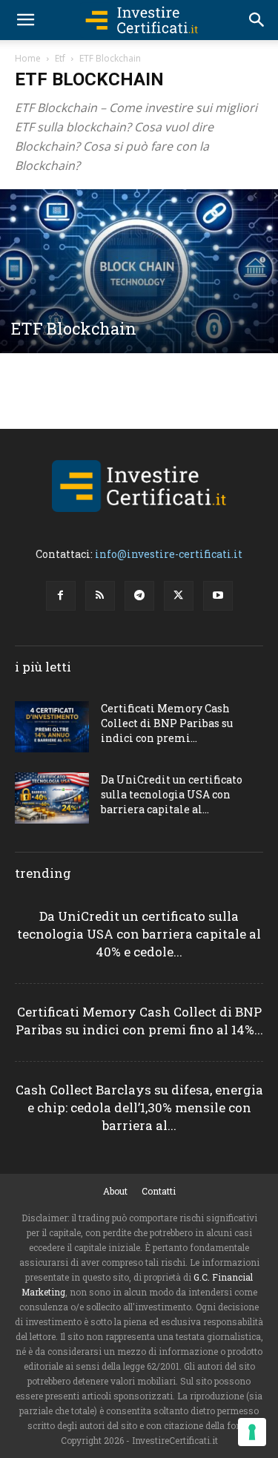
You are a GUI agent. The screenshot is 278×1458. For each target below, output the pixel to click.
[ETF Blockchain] (139, 271)
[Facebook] (61, 596)
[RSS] (100, 596)
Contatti (159, 1191)
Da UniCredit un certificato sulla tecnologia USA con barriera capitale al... (171, 794)
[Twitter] (178, 596)
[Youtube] (218, 596)
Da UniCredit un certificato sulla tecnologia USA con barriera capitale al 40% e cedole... (139, 933)
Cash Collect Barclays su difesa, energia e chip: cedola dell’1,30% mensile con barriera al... (139, 1107)
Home (28, 58)
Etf (60, 58)
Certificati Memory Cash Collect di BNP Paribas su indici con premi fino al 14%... (139, 1020)
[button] (25, 20)
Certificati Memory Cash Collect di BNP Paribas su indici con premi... (167, 723)
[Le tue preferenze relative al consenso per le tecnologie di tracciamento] (252, 1432)
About (115, 1191)
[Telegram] (139, 596)
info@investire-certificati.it (168, 554)
